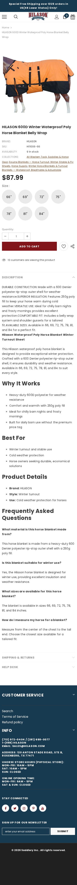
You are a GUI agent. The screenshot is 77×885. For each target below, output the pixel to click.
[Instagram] (24, 808)
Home (5, 27)
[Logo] (38, 17)
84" (41, 214)
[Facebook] (5, 808)
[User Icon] (57, 17)
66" (8, 197)
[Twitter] (14, 808)
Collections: (10, 157)
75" (58, 197)
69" (25, 197)
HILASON (32, 141)
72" (41, 197)
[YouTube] (42, 808)
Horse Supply (19, 166)
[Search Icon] (16, 17)
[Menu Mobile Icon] (4, 17)
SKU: (4, 146)
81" (25, 214)
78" (9, 214)
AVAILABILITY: (10, 151)
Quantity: (8, 229)
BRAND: (6, 141)
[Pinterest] (33, 808)
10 (9, 260)
